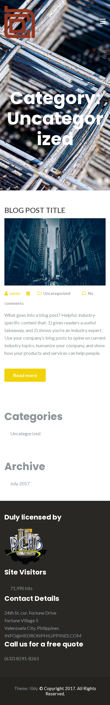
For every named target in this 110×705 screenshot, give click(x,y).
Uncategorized (56, 293)
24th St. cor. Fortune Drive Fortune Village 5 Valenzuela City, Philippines (31, 620)
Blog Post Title (34, 210)
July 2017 (20, 483)
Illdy (33, 688)
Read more (25, 375)
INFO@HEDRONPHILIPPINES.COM (43, 635)
